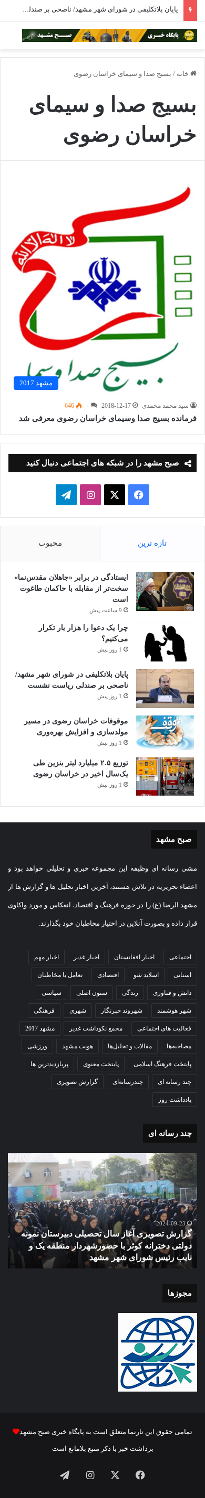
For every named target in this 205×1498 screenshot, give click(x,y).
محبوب (50, 543)
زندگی (130, 992)
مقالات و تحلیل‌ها (130, 1046)
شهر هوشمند (174, 1010)
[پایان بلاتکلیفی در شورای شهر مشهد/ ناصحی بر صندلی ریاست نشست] (165, 688)
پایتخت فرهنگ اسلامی (162, 1064)
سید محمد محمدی (165, 405)
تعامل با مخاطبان (60, 975)
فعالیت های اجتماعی (164, 1028)
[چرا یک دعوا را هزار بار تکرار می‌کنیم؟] (165, 641)
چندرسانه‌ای (127, 1081)
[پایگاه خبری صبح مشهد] (109, 35)
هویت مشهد (77, 1046)
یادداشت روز (174, 1099)
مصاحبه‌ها (179, 1046)
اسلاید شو (146, 975)
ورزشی (37, 1046)
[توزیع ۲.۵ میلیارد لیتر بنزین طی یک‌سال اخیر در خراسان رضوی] (165, 776)
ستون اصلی (91, 992)
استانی (182, 975)
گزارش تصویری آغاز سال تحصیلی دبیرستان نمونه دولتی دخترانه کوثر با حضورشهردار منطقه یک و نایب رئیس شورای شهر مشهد (106, 1245)
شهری (77, 1010)
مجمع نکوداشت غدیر (95, 1028)
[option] (102, 1210)
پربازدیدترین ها (49, 1064)
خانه (183, 74)
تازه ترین (152, 543)
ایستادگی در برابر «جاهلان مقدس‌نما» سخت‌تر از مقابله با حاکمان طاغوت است (71, 588)
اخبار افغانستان (134, 957)
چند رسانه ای (174, 1081)
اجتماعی (180, 957)
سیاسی (52, 992)
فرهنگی (44, 1010)
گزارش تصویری (77, 1081)
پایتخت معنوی (101, 1064)
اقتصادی (108, 975)
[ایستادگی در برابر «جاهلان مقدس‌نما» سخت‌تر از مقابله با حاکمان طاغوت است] (165, 591)
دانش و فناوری (172, 992)
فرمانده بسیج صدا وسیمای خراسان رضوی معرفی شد (108, 418)
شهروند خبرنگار (121, 1010)
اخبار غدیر (86, 957)
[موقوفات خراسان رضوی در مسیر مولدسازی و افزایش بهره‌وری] (165, 732)
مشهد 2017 (40, 1028)
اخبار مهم (46, 957)
